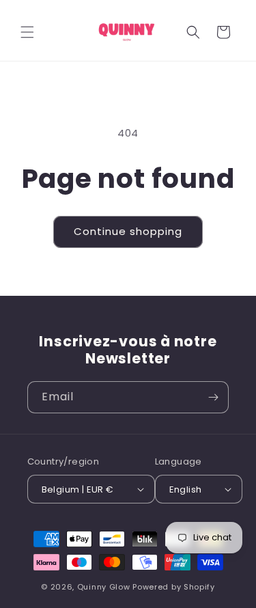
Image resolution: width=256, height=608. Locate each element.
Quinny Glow (103, 586)
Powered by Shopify (173, 586)
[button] (27, 32)
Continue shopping (128, 231)
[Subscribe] (213, 397)
